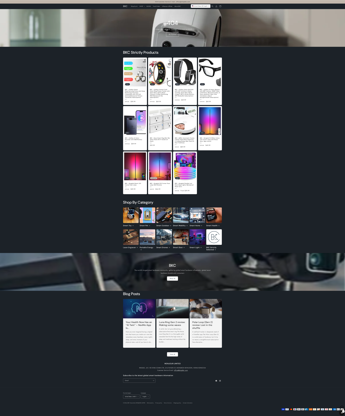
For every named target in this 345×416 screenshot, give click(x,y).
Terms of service (168, 403)
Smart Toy (127, 226)
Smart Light (195, 247)
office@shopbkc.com (181, 370)
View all (172, 354)
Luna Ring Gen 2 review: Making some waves (172, 324)
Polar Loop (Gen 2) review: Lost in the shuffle (202, 325)
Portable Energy (146, 247)
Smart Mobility (179, 226)
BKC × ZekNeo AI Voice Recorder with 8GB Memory (133, 138)
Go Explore (172, 34)
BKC (128, 403)
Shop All (172, 279)
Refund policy (150, 403)
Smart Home (195, 226)
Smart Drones (162, 247)
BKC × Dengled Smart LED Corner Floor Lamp (133, 184)
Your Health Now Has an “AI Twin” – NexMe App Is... (139, 325)
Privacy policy (158, 403)
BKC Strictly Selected (211, 248)
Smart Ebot (178, 247)
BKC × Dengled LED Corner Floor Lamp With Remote (160, 184)
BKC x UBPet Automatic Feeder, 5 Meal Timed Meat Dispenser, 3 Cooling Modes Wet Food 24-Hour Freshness (185, 140)
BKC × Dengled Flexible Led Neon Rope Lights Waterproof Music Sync (184, 185)
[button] (141, 6)
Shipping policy (177, 403)
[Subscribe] (153, 380)
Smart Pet (144, 226)
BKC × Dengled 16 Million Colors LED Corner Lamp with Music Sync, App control (210, 139)
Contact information (187, 403)
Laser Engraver (129, 247)
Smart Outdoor (162, 226)
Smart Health (212, 226)
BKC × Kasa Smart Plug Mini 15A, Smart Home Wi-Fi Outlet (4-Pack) (160, 139)
